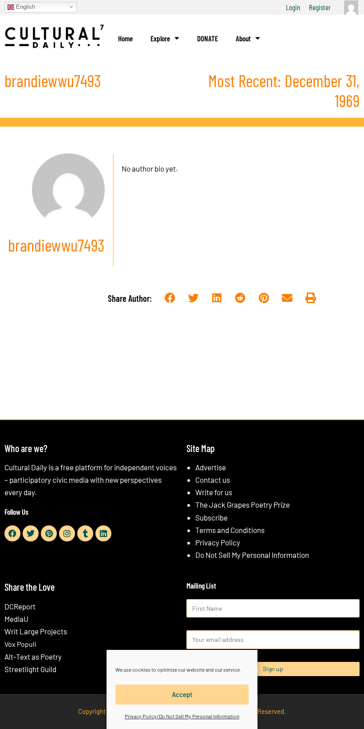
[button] (170, 298)
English (24, 6)
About (243, 38)
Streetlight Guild (30, 669)
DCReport (20, 606)
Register (320, 7)
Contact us (212, 479)
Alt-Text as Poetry (33, 656)
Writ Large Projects (35, 631)
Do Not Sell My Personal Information (252, 554)
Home (125, 38)
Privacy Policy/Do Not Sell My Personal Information (182, 716)
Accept (182, 694)
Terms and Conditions (230, 529)
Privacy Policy (217, 542)
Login (293, 7)
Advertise (210, 467)
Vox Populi (20, 644)
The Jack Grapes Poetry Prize (242, 504)
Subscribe (211, 517)
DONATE (207, 38)
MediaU (16, 618)
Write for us (213, 492)
